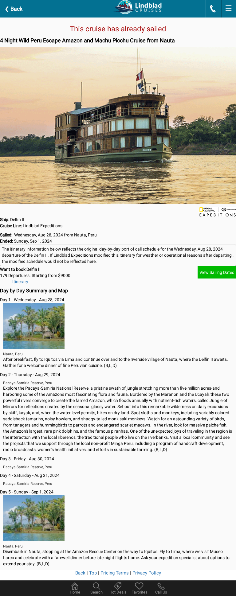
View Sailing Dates (216, 272)
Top (93, 573)
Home (75, 592)
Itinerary (20, 281)
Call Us (161, 592)
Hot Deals (118, 592)
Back (13, 9)
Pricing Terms (114, 573)
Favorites (140, 592)
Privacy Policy (146, 573)
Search (96, 592)
